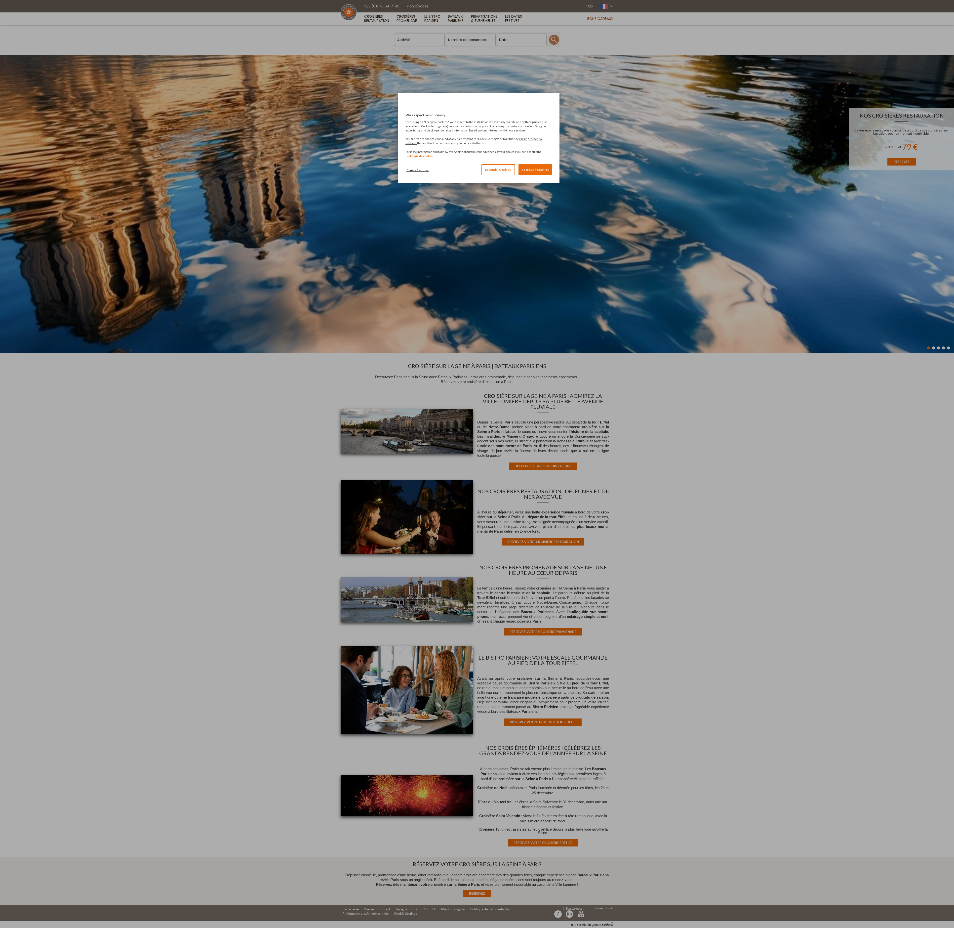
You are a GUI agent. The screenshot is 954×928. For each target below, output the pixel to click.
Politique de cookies (420, 156)
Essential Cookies (498, 169)
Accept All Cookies (535, 169)
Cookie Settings (417, 170)
